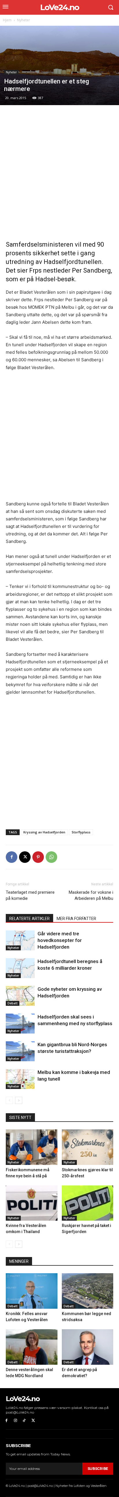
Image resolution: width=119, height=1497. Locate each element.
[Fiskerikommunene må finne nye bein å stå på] (31, 1147)
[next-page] (18, 1100)
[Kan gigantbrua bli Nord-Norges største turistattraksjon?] (20, 1051)
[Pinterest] (38, 857)
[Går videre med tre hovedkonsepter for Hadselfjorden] (20, 940)
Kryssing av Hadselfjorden (44, 832)
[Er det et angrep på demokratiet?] (88, 1347)
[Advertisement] (59, 172)
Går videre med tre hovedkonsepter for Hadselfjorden (60, 940)
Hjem (7, 20)
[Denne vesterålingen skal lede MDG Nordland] (31, 1347)
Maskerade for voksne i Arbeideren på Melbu (91, 895)
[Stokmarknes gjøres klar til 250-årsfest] (88, 1147)
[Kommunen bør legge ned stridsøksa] (88, 1291)
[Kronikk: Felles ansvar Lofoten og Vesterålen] (31, 1291)
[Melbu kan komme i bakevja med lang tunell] (20, 1079)
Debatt (13, 1003)
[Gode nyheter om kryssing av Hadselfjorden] (20, 996)
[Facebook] (11, 857)
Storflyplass (81, 832)
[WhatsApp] (51, 857)
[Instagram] (15, 1421)
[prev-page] (9, 1100)
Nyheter (23, 20)
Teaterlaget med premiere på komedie (30, 895)
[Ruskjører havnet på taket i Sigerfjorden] (88, 1203)
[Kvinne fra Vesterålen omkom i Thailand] (31, 1203)
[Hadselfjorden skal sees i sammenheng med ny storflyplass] (20, 1024)
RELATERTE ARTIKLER (29, 918)
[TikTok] (24, 1421)
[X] (25, 857)
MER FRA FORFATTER (76, 918)
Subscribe (98, 1468)
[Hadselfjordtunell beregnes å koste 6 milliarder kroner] (20, 968)
